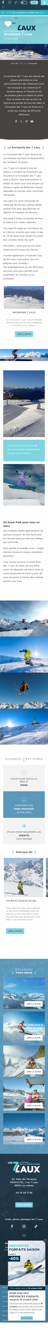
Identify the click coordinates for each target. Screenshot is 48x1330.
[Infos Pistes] (30, 2)
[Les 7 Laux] (24, 1172)
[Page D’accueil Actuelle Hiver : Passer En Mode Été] (24, 2)
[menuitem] (24, 26)
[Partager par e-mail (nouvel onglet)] (32, 122)
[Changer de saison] (25, 2)
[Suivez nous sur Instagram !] (9, 2)
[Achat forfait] (44, 2)
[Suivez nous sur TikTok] (16, 2)
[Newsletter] (3, 7)
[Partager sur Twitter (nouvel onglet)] (21, 122)
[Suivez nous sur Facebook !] (3, 2)
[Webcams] (37, 2)
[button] (24, 355)
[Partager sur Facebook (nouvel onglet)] (16, 122)
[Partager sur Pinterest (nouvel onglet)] (26, 122)
